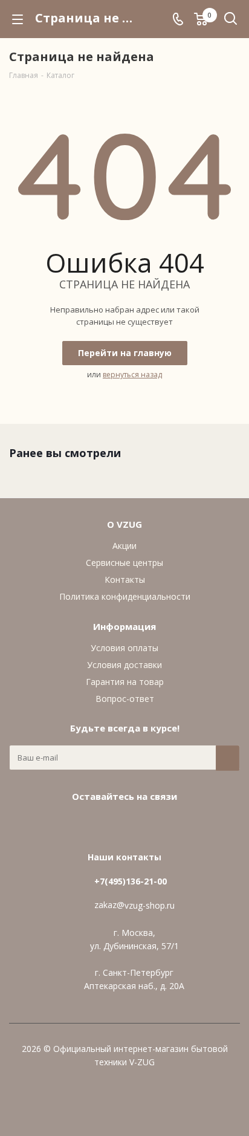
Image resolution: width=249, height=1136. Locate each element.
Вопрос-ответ (124, 698)
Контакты (125, 579)
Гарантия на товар (125, 681)
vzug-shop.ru (149, 906)
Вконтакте (106, 824)
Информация (124, 626)
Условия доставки (124, 664)
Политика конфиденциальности (124, 596)
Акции (124, 545)
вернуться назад (132, 374)
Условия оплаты (124, 648)
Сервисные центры (124, 562)
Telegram (136, 824)
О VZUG (124, 524)
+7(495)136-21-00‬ (130, 881)
